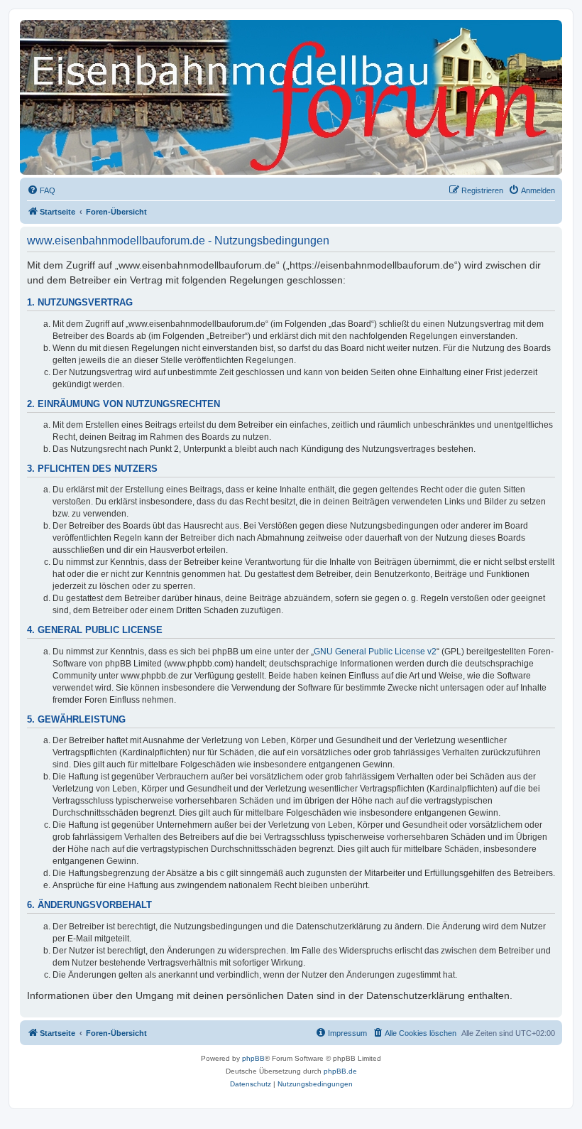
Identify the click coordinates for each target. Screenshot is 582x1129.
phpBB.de (340, 1071)
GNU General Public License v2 (375, 652)
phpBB (253, 1058)
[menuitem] (41, 190)
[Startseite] (84, 46)
